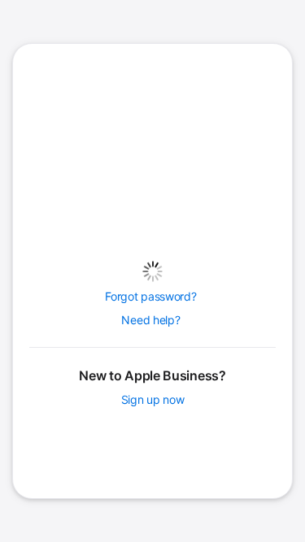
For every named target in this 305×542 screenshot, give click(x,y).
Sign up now (153, 399)
